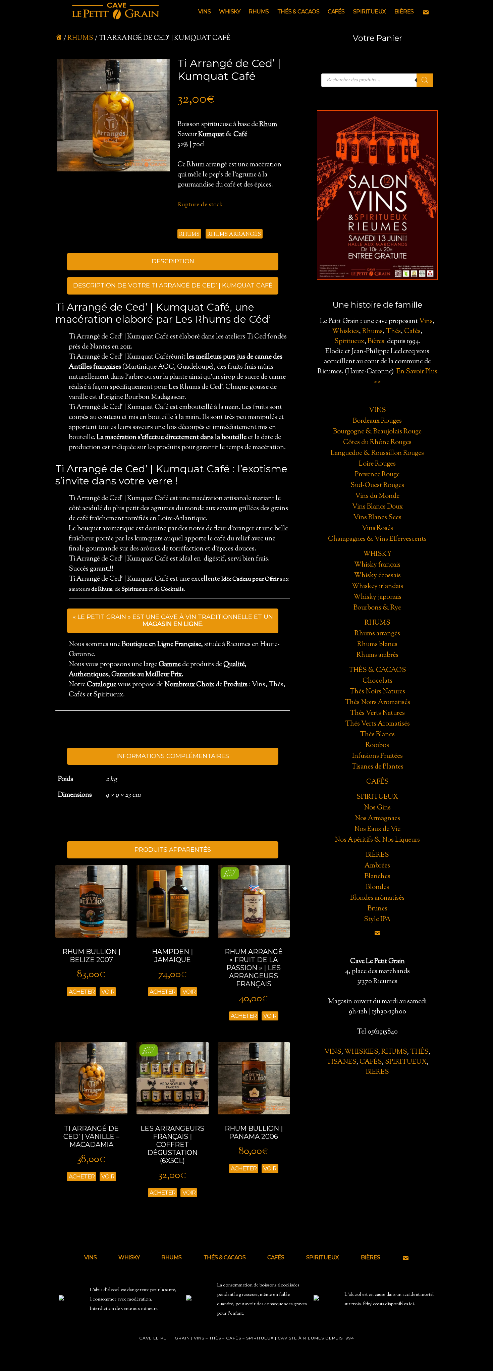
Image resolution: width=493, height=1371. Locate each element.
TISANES (341, 1062)
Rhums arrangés (234, 235)
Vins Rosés (377, 528)
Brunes (377, 909)
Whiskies (345, 331)
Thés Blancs (377, 735)
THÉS (419, 1052)
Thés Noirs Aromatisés (377, 702)
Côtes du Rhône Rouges (377, 442)
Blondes (377, 887)
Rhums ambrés (377, 655)
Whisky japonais (377, 597)
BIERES (377, 1072)
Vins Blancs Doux (377, 507)
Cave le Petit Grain (115, 11)
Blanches (377, 877)
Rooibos (377, 745)
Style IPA (377, 920)
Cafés (412, 331)
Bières (376, 342)
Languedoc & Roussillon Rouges (377, 453)
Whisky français (377, 565)
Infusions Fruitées (377, 756)
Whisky (377, 554)
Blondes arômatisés (377, 898)
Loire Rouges (377, 464)
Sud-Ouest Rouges (377, 485)
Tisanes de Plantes (377, 767)
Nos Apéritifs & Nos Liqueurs (377, 840)
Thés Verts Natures (377, 713)
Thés (393, 331)
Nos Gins (377, 808)
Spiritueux (349, 342)
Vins (426, 321)
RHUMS (394, 1052)
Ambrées (377, 866)
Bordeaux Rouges (377, 421)
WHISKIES (361, 1052)
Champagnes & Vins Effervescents (377, 539)
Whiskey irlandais (377, 586)
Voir (107, 991)
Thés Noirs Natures (377, 692)
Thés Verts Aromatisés (377, 724)
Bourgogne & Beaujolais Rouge (377, 432)
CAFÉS (371, 1062)
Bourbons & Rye (377, 608)
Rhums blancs (377, 644)
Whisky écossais (377, 576)
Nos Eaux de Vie (377, 829)
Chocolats (377, 681)
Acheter (82, 991)
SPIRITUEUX (406, 1062)
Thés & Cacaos (377, 670)
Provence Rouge (377, 475)
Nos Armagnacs (377, 819)
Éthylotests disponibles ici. (389, 1304)
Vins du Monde (377, 496)
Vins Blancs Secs (377, 518)
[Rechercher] (425, 80)
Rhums (80, 38)
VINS (332, 1052)
